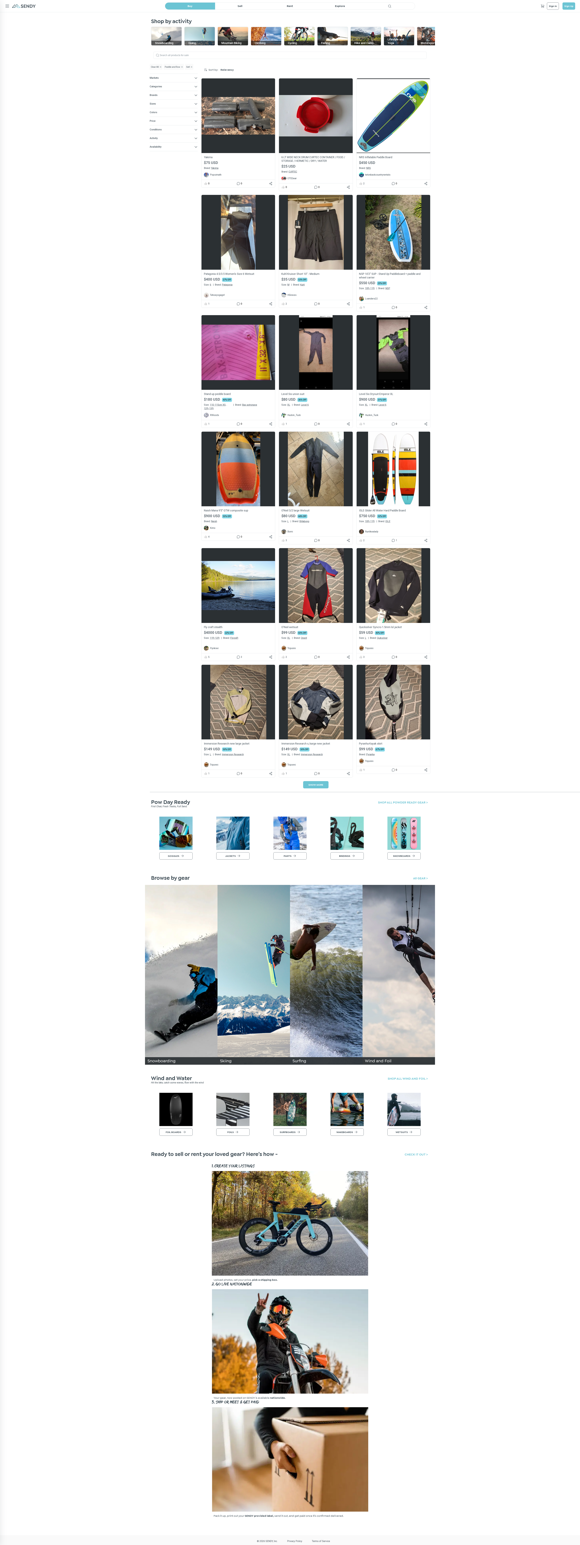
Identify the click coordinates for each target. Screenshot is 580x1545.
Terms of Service (321, 1541)
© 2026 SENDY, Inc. (267, 1541)
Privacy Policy (294, 1541)
